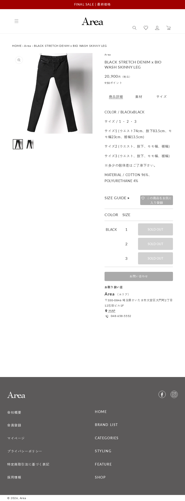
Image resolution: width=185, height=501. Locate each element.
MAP (111, 310)
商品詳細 (116, 97)
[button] (134, 28)
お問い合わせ (139, 276)
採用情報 (14, 477)
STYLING (103, 451)
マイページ (16, 438)
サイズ (161, 97)
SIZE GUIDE (117, 197)
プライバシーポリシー (24, 451)
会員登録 (14, 425)
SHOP (100, 477)
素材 (138, 97)
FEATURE (103, 464)
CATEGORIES (107, 438)
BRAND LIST (106, 425)
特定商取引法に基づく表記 (28, 464)
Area (27, 46)
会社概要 (14, 412)
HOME (16, 46)
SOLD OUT (155, 229)
